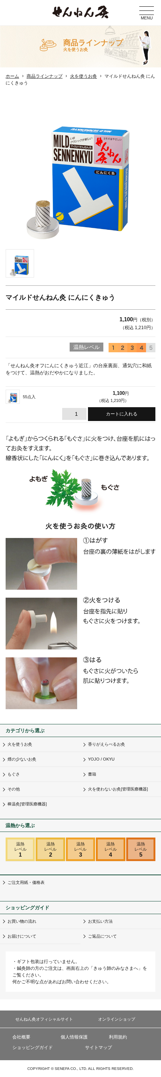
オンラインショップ (116, 1019)
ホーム (12, 76)
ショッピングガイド (32, 1047)
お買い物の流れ (21, 921)
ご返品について (102, 936)
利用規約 (118, 1037)
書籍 (92, 774)
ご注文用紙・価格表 (26, 882)
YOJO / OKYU (101, 759)
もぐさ (13, 774)
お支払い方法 (100, 921)
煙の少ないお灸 (21, 759)
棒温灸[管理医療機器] (27, 804)
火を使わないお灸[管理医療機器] (118, 789)
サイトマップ (98, 1047)
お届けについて (21, 936)
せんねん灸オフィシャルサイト (44, 1019)
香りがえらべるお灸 (106, 744)
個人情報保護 (74, 1037)
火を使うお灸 (83, 76)
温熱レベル (20, 850)
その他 (13, 789)
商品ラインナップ (45, 76)
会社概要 (21, 1037)
